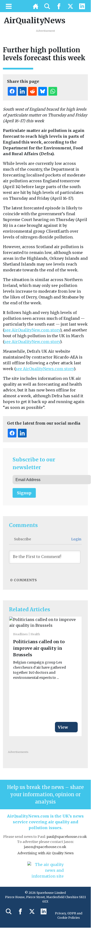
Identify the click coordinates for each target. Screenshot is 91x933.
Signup (24, 492)
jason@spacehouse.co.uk (45, 847)
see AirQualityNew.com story (32, 330)
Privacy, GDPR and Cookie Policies (68, 915)
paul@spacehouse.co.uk (67, 836)
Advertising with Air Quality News (45, 853)
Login (75, 539)
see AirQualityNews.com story (44, 368)
